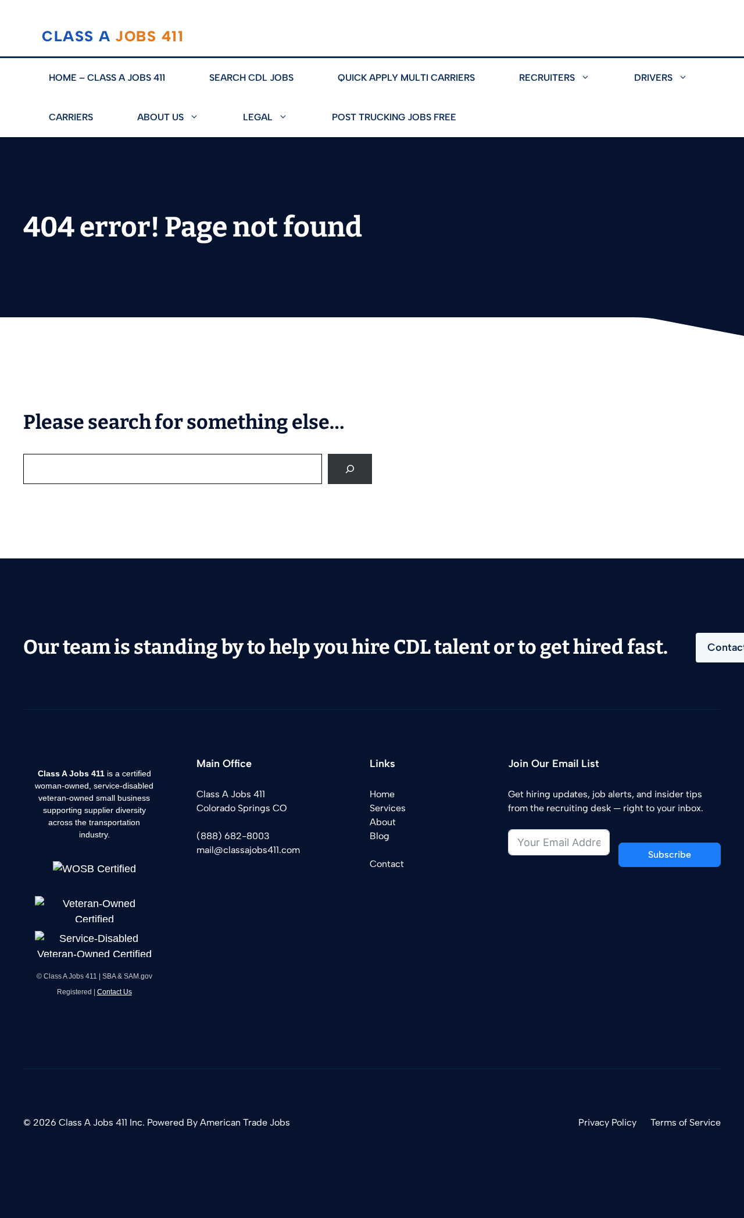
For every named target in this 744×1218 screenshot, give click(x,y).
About (383, 821)
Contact (387, 863)
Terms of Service (685, 1122)
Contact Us (114, 992)
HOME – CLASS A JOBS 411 (107, 77)
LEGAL (258, 117)
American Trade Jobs (245, 1122)
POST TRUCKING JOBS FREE (394, 117)
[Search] (350, 469)
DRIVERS (653, 77)
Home (382, 794)
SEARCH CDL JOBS (251, 77)
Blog (379, 835)
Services (388, 808)
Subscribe (669, 854)
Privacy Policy (607, 1122)
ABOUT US (160, 117)
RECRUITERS (547, 77)
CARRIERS (71, 117)
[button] (593, 78)
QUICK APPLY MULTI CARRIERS (406, 77)
